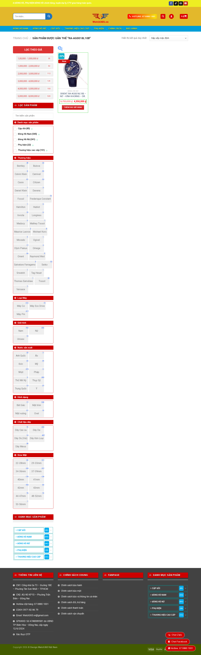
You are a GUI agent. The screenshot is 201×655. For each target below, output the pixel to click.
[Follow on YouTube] (185, 3)
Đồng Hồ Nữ (39, 28)
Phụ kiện (99, 28)
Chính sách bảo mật (71, 590)
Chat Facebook (179, 641)
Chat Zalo (177, 635)
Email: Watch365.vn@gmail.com (32, 615)
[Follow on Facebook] (171, 3)
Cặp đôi (55, 28)
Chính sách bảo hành (71, 585)
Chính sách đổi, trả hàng (73, 602)
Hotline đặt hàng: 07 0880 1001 (32, 604)
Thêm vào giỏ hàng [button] (73, 107)
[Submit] (49, 16)
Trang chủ (20, 38)
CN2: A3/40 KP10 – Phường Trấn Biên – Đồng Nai (31, 596)
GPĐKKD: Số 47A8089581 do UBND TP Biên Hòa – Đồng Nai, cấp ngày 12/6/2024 (33, 625)
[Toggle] (51, 530)
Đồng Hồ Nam (20, 28)
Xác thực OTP (23, 634)
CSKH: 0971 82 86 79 (27, 609)
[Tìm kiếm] (163, 16)
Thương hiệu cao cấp (76, 28)
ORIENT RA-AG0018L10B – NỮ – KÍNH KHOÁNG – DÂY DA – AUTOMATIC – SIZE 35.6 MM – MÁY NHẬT (73, 95)
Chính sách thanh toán (72, 607)
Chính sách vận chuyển (72, 613)
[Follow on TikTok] (176, 3)
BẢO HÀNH (131, 28)
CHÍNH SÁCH (114, 28)
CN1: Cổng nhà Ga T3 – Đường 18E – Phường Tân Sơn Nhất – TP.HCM (32, 587)
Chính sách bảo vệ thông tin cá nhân (79, 596)
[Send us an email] (180, 3)
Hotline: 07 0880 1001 (182, 648)
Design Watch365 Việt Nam (43, 647)
